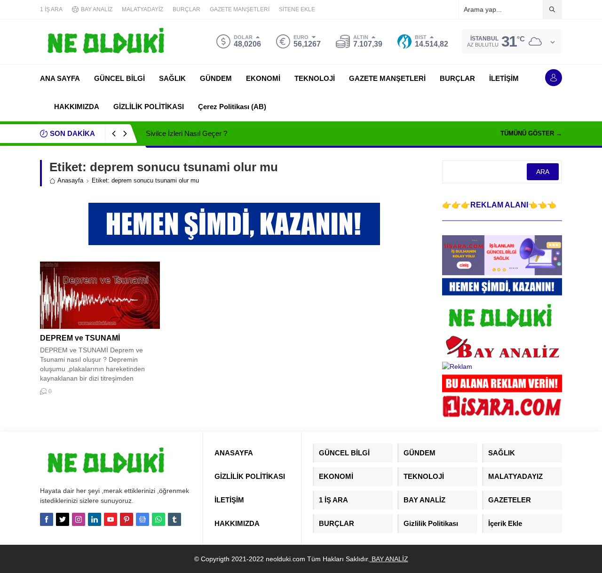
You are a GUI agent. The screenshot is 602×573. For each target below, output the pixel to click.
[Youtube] (110, 519)
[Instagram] (78, 519)
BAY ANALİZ (389, 559)
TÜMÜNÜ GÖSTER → (531, 133)
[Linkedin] (94, 519)
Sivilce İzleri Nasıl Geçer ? (186, 133)
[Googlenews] (142, 519)
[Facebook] (46, 519)
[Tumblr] (174, 519)
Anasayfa (70, 180)
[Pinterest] (126, 519)
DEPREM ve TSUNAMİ (80, 338)
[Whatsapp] (158, 519)
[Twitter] (62, 519)
